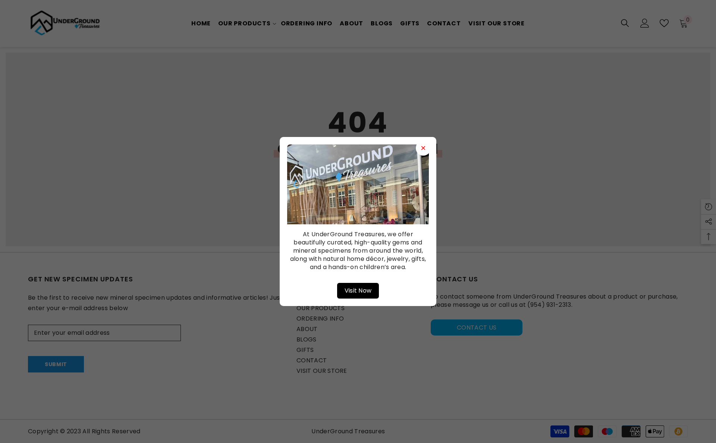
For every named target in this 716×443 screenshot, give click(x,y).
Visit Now (358, 290)
